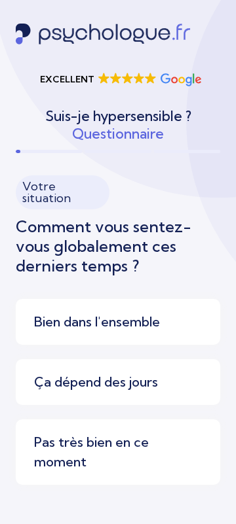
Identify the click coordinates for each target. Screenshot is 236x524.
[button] (119, 79)
